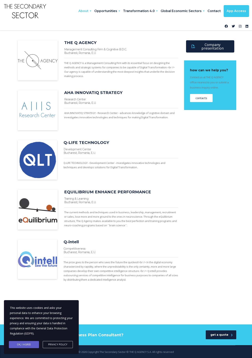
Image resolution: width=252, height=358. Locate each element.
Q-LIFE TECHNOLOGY (86, 142)
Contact (214, 11)
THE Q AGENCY (80, 42)
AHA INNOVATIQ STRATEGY (93, 92)
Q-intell (71, 242)
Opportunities (105, 11)
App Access (236, 11)
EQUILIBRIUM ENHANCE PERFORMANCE (107, 192)
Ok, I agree (24, 344)
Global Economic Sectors (181, 11)
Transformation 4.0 (139, 11)
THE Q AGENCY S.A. (140, 352)
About (83, 11)
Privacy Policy (58, 344)
